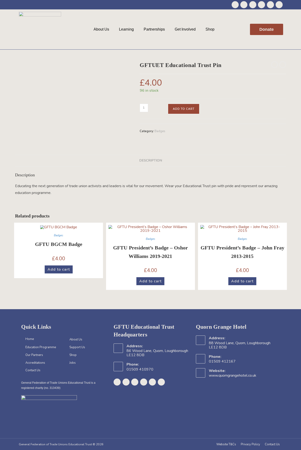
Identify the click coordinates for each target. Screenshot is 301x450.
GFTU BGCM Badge (58, 244)
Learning (126, 29)
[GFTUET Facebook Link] (235, 4)
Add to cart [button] (59, 269)
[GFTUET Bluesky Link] (270, 4)
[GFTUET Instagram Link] (252, 4)
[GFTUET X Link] (243, 4)
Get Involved (185, 29)
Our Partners (34, 355)
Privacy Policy (250, 444)
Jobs (72, 363)
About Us (101, 29)
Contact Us (32, 370)
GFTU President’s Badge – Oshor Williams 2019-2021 (150, 252)
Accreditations (35, 363)
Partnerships (154, 29)
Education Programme (40, 347)
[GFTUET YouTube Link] (261, 4)
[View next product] (282, 64)
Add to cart (183, 109)
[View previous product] (274, 64)
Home (29, 339)
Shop (210, 29)
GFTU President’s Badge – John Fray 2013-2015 (242, 252)
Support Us (77, 347)
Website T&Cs (226, 444)
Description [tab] (150, 160)
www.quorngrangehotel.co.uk (232, 375)
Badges (159, 131)
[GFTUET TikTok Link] (279, 4)
